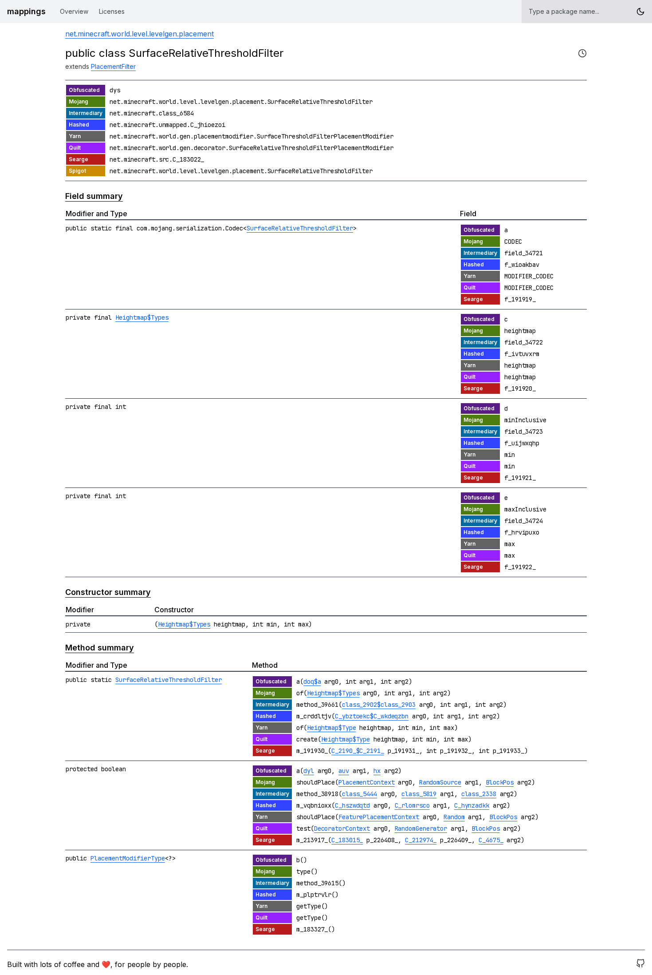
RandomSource (440, 782)
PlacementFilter (113, 66)
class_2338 (478, 794)
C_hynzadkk (471, 805)
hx (377, 771)
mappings (26, 11)
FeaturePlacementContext (378, 817)
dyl (308, 771)
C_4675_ (491, 840)
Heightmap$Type (331, 728)
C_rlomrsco (412, 805)
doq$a (312, 682)
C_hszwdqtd (352, 805)
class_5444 (359, 794)
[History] (582, 53)
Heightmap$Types (142, 317)
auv (343, 771)
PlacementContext (366, 782)
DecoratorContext (342, 828)
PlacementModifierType (127, 858)
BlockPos (500, 782)
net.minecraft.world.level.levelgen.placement (139, 33)
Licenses (112, 11)
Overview (74, 11)
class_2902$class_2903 (379, 705)
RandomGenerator (421, 828)
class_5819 (418, 794)
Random (454, 817)
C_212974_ (420, 840)
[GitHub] (640, 964)
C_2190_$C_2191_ (357, 751)
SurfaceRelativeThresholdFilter (300, 228)
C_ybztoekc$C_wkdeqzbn (371, 716)
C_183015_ (347, 840)
